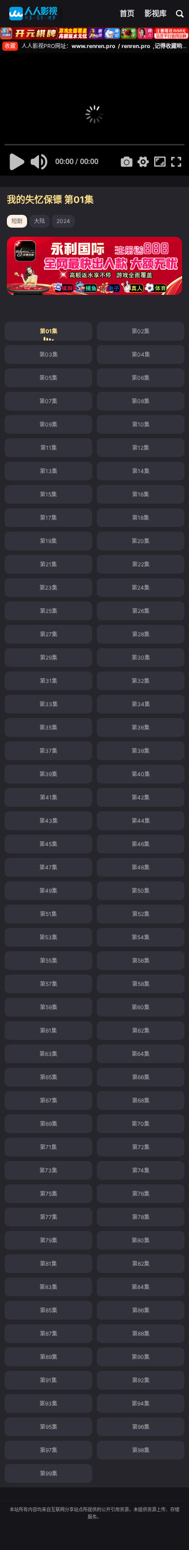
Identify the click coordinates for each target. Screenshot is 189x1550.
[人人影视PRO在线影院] (33, 14)
